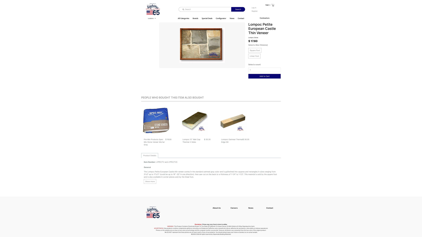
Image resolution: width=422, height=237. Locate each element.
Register (255, 11)
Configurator (221, 18)
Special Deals (207, 18)
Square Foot (255, 50)
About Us (217, 208)
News (232, 18)
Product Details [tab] (149, 155)
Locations (151, 18)
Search (238, 9)
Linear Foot (254, 56)
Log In (254, 8)
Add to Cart (265, 76)
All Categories (183, 18)
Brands (195, 18)
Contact (241, 18)
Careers (234, 208)
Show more (150, 181)
